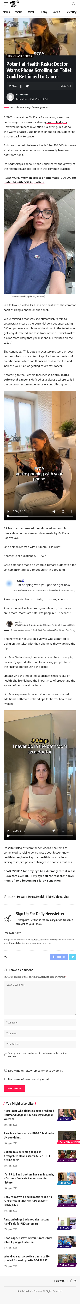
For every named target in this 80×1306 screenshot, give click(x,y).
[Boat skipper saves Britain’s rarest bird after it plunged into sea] (67, 1241)
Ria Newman (22, 94)
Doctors (22, 896)
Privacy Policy (15, 943)
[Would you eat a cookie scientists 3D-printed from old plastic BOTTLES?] (67, 1260)
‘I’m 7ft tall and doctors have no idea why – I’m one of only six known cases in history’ (29, 1178)
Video (58, 896)
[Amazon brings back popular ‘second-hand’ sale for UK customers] (67, 1223)
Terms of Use (36, 939)
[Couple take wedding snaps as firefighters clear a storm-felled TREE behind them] (67, 1155)
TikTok (50, 896)
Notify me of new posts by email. (29, 1079)
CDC (65, 375)
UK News (64, 1119)
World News (67, 1160)
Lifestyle (65, 1183)
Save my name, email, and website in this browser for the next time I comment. (38, 1055)
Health (40, 896)
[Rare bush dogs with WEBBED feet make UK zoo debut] (67, 1137)
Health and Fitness (20, 56)
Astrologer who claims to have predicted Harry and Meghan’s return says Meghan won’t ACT (29, 1115)
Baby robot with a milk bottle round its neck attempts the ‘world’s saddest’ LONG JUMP (28, 1201)
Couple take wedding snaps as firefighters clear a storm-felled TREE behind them (27, 1156)
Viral (66, 896)
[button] (7, 4)
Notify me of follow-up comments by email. (35, 1070)
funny (31, 896)
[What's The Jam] (17, 4)
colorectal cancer (16, 379)
